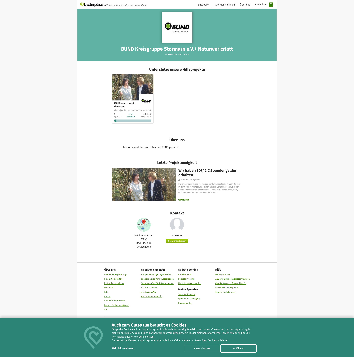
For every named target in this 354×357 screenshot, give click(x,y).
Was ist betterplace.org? (115, 274)
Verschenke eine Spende (226, 287)
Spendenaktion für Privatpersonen (157, 279)
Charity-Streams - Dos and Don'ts (230, 283)
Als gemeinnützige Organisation (156, 274)
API (105, 309)
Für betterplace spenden (189, 283)
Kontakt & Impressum (114, 300)
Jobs (106, 292)
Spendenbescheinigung (189, 298)
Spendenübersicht (186, 294)
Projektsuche (184, 274)
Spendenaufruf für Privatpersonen (157, 283)
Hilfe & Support (222, 274)
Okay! (240, 348)
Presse (107, 296)
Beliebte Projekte (186, 279)
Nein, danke (201, 348)
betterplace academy (114, 283)
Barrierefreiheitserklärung (116, 305)
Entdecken (204, 4)
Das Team (108, 287)
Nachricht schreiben (177, 241)
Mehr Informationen (123, 348)
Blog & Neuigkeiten (113, 279)
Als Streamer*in (148, 292)
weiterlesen (183, 200)
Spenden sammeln (225, 4)
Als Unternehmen (149, 287)
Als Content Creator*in (151, 296)
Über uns (245, 4)
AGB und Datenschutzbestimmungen (232, 279)
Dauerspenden (185, 303)
